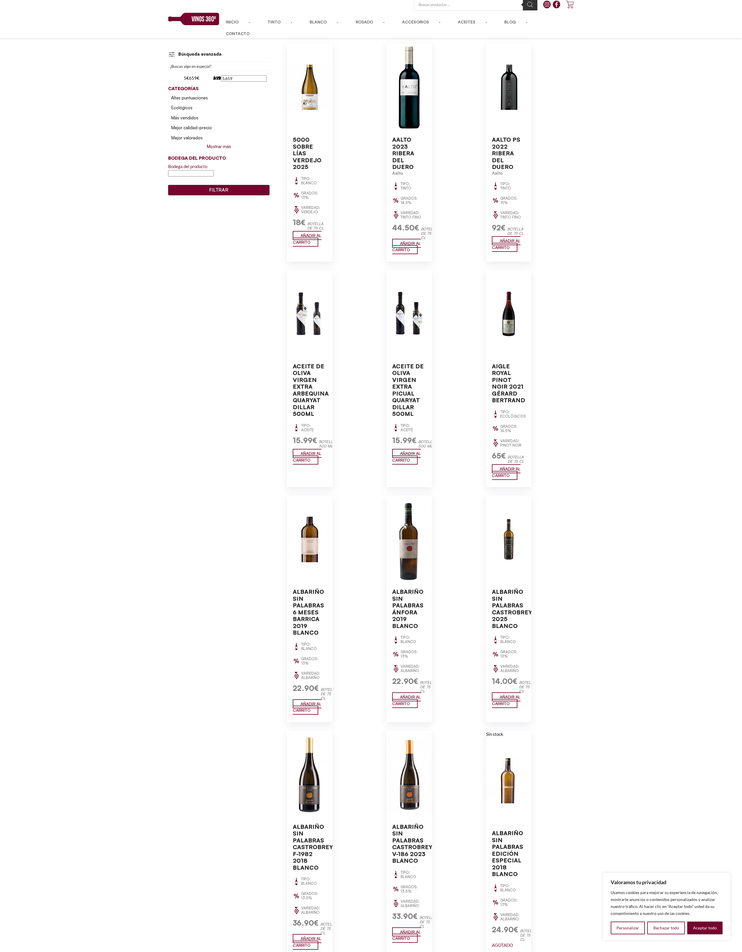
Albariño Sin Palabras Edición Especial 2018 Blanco (507, 853)
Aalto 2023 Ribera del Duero (403, 153)
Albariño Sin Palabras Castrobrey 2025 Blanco (512, 608)
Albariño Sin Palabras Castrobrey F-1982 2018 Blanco (313, 847)
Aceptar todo (705, 927)
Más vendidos (184, 118)
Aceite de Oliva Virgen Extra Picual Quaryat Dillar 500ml (408, 390)
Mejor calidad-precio (191, 127)
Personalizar (627, 927)
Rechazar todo (666, 927)
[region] (666, 906)
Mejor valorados (187, 138)
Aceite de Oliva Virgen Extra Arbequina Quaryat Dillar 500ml (311, 390)
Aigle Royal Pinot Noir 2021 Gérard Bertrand (508, 383)
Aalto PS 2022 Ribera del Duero (506, 153)
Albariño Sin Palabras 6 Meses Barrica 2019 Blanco (308, 612)
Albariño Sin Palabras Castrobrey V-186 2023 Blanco (412, 843)
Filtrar (218, 190)
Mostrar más (219, 146)
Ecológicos (181, 107)
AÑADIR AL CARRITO (307, 239)
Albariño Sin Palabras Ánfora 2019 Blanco (407, 608)
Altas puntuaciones (189, 98)
